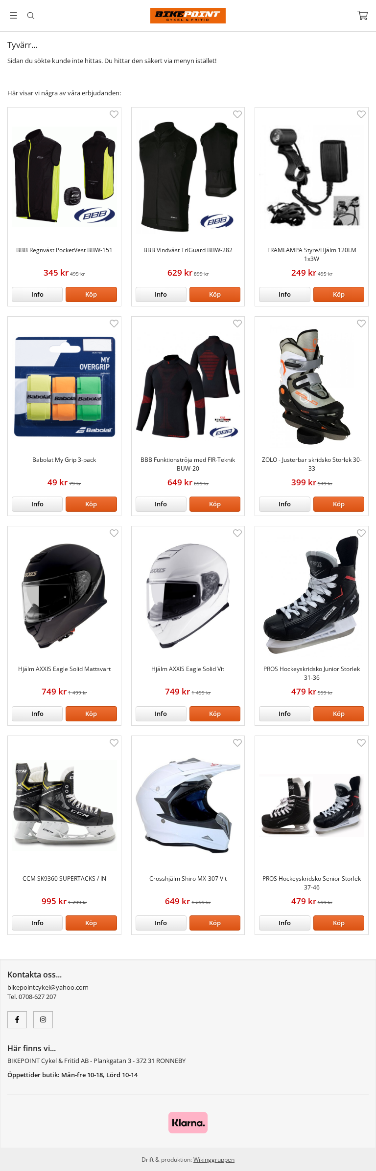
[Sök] (30, 15)
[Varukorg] (362, 15)
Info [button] (37, 294)
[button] (91, 294)
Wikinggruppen (214, 1159)
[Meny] (13, 15)
